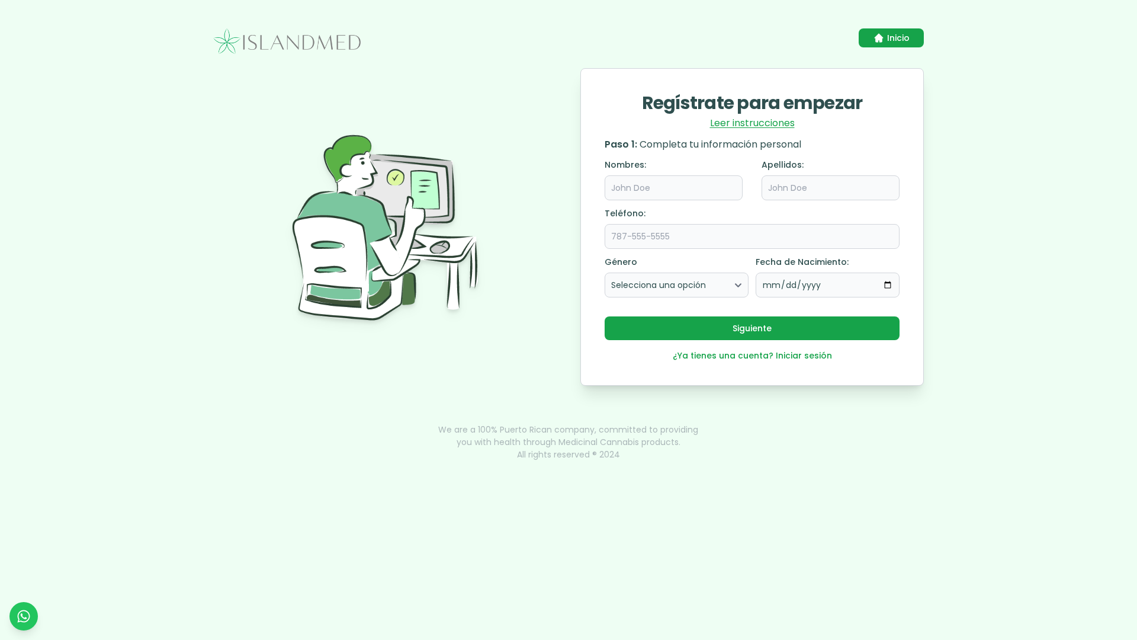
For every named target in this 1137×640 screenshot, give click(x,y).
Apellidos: (783, 165)
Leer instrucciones (752, 123)
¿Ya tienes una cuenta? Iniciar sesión (752, 355)
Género (621, 262)
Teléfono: (625, 213)
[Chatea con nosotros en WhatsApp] (23, 616)
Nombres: (625, 165)
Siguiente (752, 328)
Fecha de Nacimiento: (802, 262)
